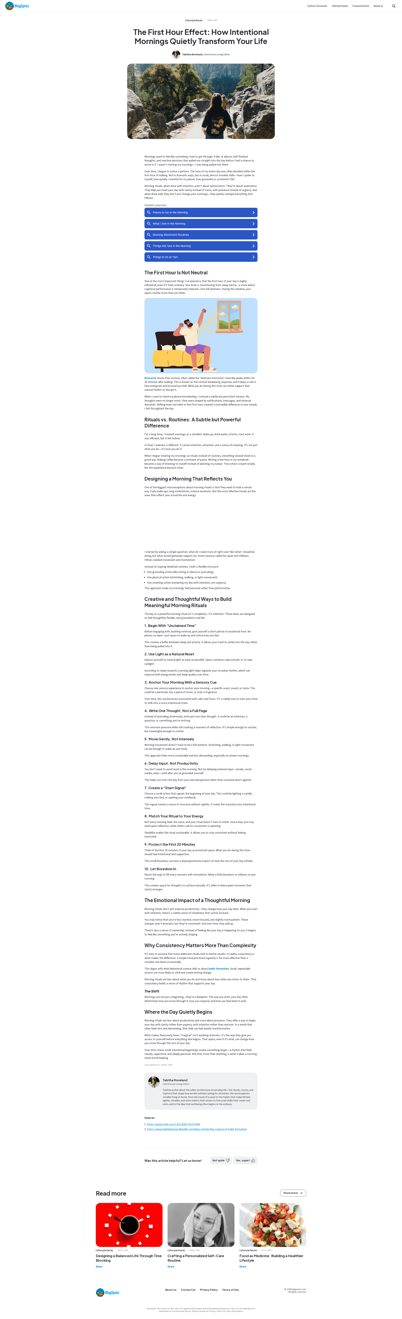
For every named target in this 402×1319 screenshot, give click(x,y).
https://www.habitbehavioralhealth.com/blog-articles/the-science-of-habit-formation (197, 1129)
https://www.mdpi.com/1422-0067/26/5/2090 (173, 1124)
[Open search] (394, 6)
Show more (290, 1192)
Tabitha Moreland (192, 54)
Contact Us (188, 1289)
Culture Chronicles (317, 6)
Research (150, 378)
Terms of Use (230, 1289)
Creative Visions (360, 6)
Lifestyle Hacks (340, 6)
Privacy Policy (209, 1289)
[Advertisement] (201, 523)
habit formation (219, 969)
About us (378, 6)
